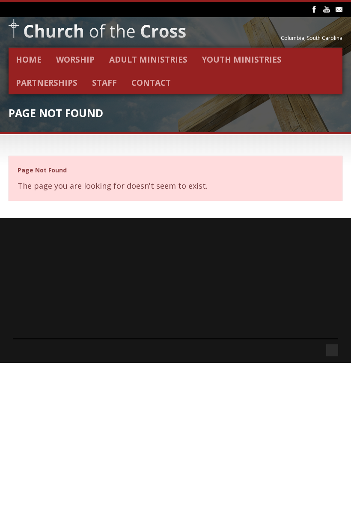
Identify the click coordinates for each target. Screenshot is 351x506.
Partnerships (46, 82)
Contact (151, 82)
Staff (104, 82)
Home (29, 59)
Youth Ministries (242, 59)
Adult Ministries (148, 59)
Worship (75, 59)
